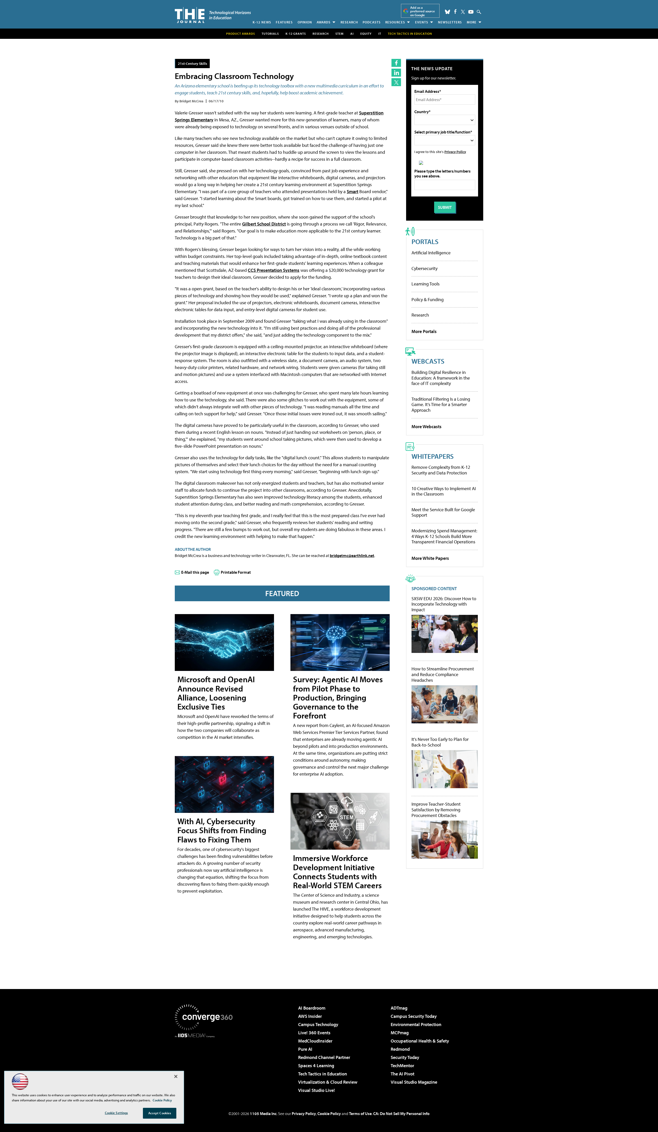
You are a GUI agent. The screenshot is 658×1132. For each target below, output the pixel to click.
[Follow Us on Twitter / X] (463, 12)
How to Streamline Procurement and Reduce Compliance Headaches (443, 674)
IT (379, 33)
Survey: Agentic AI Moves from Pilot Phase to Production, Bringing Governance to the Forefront (338, 697)
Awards (324, 22)
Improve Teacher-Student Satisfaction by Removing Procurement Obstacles (436, 809)
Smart (352, 191)
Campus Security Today (414, 1016)
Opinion (305, 22)
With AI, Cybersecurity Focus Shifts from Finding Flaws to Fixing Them (221, 830)
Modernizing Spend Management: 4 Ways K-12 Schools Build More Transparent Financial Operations (444, 536)
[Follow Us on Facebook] (455, 11)
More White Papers (430, 558)
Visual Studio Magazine (414, 1082)
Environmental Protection (416, 1024)
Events (421, 22)
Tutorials (270, 33)
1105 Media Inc (263, 1113)
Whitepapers (433, 456)
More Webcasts (427, 426)
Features (284, 22)
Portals (425, 241)
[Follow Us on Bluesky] (447, 11)
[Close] (175, 1076)
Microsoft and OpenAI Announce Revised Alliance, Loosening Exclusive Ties (216, 693)
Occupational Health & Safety (420, 1041)
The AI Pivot (402, 1074)
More (472, 22)
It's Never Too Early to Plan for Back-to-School (440, 742)
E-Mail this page (195, 572)
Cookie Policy (329, 1113)
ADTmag (399, 1008)
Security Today (405, 1057)
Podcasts (372, 22)
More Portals (424, 331)
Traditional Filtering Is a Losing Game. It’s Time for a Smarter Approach (441, 404)
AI (352, 33)
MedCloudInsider (315, 1041)
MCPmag (400, 1033)
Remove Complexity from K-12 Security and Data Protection (441, 470)
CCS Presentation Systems (273, 270)
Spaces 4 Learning (316, 1065)
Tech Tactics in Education (322, 1074)
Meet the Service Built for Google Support (443, 512)
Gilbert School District (264, 224)
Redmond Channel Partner (324, 1057)
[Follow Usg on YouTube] (470, 11)
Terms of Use (360, 1113)
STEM (339, 33)
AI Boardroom (311, 1008)
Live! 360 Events (314, 1033)
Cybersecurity (424, 268)
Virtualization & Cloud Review (327, 1082)
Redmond (400, 1049)
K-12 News (262, 22)
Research (349, 22)
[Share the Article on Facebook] (396, 63)
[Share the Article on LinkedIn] (396, 72)
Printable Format (236, 572)
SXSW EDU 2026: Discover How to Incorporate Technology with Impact (444, 604)
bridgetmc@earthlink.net (352, 555)
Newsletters (450, 22)
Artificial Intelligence (431, 253)
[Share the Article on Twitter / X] (396, 82)
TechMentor (402, 1065)
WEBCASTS (428, 360)
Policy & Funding (428, 299)
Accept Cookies (159, 1113)
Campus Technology (318, 1024)
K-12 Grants (296, 33)
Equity (366, 33)
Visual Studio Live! (316, 1090)
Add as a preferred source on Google (422, 11)
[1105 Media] (205, 1064)
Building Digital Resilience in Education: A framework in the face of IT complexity (441, 377)
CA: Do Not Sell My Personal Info (401, 1113)
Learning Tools (426, 284)
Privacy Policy (455, 151)
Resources (395, 22)
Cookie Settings (116, 1113)
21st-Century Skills (192, 63)
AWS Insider (310, 1016)
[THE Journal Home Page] (213, 15)
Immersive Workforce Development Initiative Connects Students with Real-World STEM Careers (337, 871)
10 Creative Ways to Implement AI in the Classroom (444, 491)
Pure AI (305, 1049)
